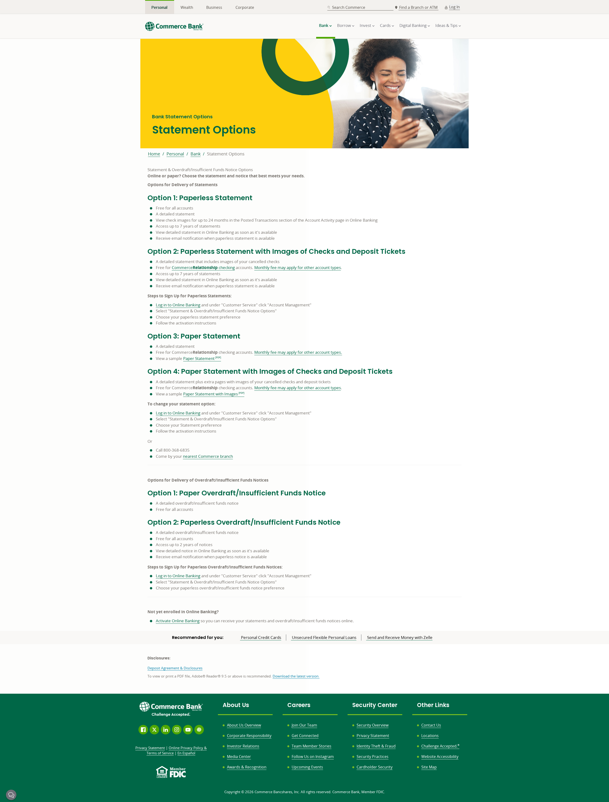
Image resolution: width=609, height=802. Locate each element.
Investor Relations (243, 746)
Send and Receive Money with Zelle (399, 637)
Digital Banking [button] (413, 25)
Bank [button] (323, 25)
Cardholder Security (375, 767)
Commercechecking (203, 267)
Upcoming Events (307, 767)
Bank (196, 154)
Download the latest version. (296, 676)
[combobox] (360, 7)
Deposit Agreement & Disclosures (174, 668)
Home (154, 154)
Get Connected (305, 735)
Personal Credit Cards (260, 637)
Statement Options (226, 154)
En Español (186, 753)
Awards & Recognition (246, 767)
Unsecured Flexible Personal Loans (323, 637)
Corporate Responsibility (249, 735)
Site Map (429, 767)
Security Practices (372, 756)
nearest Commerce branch (208, 456)
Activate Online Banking (178, 620)
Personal (159, 7)
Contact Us (431, 725)
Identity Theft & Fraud (376, 746)
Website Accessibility (439, 756)
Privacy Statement (373, 735)
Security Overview (372, 725)
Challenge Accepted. (440, 746)
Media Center (239, 756)
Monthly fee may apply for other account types (297, 267)
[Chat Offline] (11, 795)
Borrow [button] (344, 25)
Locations (430, 735)
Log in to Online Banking (178, 305)
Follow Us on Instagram (313, 756)
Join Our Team (304, 725)
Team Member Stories (311, 746)
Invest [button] (365, 25)
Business (214, 7)
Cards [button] (385, 25)
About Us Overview (244, 725)
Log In (454, 7)
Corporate (245, 7)
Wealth (187, 7)
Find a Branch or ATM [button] (418, 7)
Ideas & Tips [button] (446, 25)
